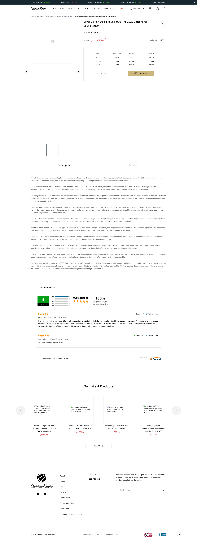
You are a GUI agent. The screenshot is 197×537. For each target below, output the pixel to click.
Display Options (49, 358)
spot (126, 477)
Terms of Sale (87, 535)
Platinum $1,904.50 (98, 2)
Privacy (98, 535)
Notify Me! (143, 73)
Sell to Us (63, 492)
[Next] (78, 71)
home (32, 16)
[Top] (179, 534)
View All (97, 446)
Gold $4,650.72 (41, 2)
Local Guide (64, 509)
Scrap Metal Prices (67, 503)
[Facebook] (38, 493)
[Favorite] (163, 24)
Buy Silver (40, 16)
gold (142, 475)
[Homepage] (38, 8)
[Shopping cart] (157, 8)
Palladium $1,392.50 (130, 2)
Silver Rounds (50, 16)
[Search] (165, 8)
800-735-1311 (94, 479)
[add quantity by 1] (105, 73)
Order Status (65, 498)
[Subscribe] (163, 490)
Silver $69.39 (69, 2)
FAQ (61, 487)
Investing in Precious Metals (71, 514)
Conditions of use (111, 535)
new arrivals (138, 477)
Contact (63, 481)
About (62, 476)
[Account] (150, 8)
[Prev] (27, 71)
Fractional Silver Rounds (64, 16)
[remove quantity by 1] (98, 73)
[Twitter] (45, 493)
